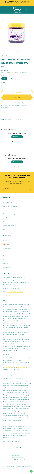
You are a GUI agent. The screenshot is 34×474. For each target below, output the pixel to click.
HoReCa (5, 263)
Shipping (13, 72)
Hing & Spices (7, 248)
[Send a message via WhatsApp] (31, 471)
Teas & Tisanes (7, 217)
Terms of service (7, 468)
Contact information (27, 468)
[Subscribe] (29, 189)
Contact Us (6, 295)
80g (4, 78)
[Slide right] (21, 51)
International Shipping (9, 225)
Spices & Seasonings (9, 214)
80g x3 (12, 78)
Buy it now (17, 97)
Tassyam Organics (10, 466)
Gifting (5, 221)
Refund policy (20, 466)
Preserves (6, 259)
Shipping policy (17, 468)
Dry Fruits (6, 256)
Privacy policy (28, 466)
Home (5, 240)
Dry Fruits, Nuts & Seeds (10, 210)
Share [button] (4, 112)
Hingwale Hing (7, 202)
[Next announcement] (31, 3)
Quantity (3, 82)
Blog (4, 229)
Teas (4, 252)
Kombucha (6, 267)
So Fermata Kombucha (10, 206)
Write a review (17, 136)
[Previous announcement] (3, 3)
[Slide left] (13, 51)
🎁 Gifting (6, 244)
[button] (3, 9)
